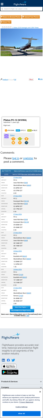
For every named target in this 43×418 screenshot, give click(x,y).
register (28, 158)
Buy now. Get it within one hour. (32, 174)
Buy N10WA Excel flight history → (22, 310)
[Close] (40, 391)
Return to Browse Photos (12, 17)
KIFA (25, 183)
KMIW (29, 185)
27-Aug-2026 (17, 177)
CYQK (21, 275)
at (32, 130)
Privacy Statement (26, 402)
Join (27, 316)
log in (15, 158)
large (11, 79)
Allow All (21, 413)
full (15, 79)
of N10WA (10, 130)
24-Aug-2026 (17, 251)
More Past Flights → (21, 307)
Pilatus (12, 135)
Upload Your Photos (32, 17)
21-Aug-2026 (17, 288)
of (21, 130)
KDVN (26, 201)
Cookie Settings (21, 407)
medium (5, 79)
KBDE (24, 256)
